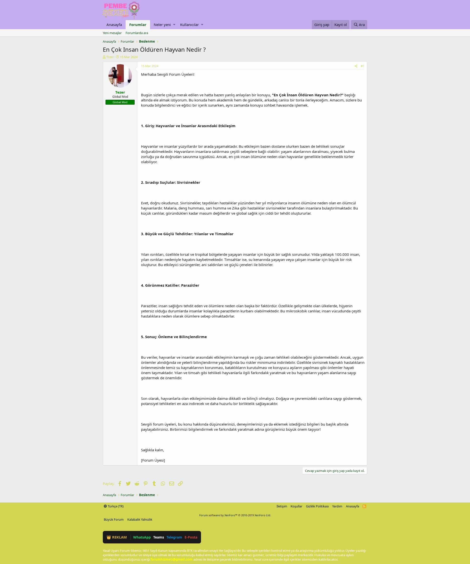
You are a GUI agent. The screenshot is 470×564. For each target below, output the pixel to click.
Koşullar (296, 506)
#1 (362, 66)
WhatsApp (142, 537)
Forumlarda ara (137, 33)
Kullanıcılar (189, 24)
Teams (158, 537)
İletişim (282, 506)
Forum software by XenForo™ (235, 515)
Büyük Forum (114, 519)
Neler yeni (162, 24)
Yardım (337, 506)
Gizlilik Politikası (317, 506)
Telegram (174, 537)
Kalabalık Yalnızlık (139, 519)
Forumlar (137, 24)
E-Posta (191, 537)
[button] (174, 24)
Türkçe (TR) (115, 506)
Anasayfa (114, 24)
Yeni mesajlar (112, 33)
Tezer (110, 57)
